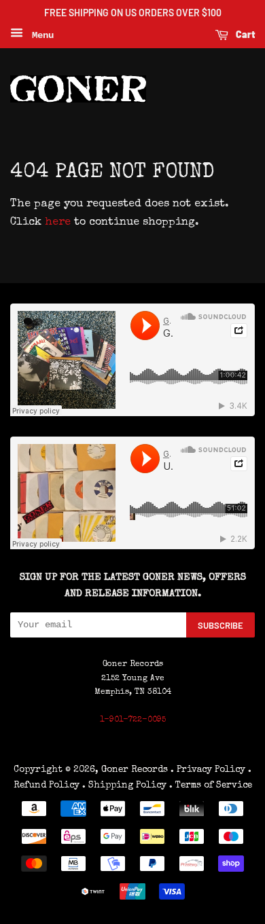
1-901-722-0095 (133, 720)
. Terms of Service (210, 785)
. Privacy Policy (208, 770)
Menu (40, 35)
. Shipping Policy (124, 785)
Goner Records (136, 770)
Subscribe (220, 625)
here (58, 222)
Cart (244, 34)
